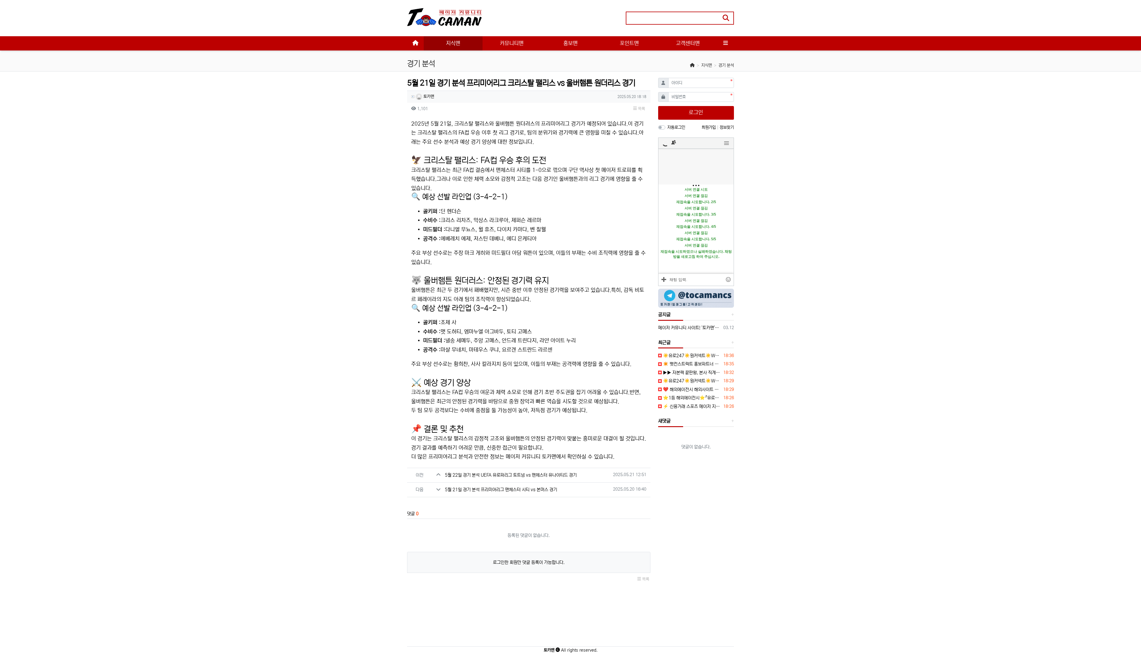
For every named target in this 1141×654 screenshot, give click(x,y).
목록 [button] (641, 108)
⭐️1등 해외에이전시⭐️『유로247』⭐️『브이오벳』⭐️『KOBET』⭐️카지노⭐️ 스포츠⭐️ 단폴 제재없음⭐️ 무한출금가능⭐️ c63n (691, 397)
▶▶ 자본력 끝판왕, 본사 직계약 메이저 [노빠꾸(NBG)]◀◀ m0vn (691, 372)
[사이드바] (725, 43)
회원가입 (709, 127)
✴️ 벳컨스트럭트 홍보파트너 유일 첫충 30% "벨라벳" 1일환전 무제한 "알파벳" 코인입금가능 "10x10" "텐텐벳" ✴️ (691, 364)
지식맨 (706, 65)
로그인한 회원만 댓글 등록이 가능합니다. (529, 562)
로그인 (696, 113)
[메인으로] (415, 43)
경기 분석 (726, 65)
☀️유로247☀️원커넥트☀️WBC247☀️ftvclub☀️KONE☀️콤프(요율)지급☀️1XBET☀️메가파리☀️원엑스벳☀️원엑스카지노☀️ (691, 355)
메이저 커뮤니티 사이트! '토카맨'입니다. (689, 327)
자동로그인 (676, 127)
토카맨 (428, 96)
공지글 (664, 314)
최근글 (664, 342)
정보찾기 (727, 127)
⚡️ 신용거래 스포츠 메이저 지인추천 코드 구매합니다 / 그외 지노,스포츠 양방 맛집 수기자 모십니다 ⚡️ (691, 406)
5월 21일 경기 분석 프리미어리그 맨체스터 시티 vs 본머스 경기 (501, 489)
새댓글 (664, 421)
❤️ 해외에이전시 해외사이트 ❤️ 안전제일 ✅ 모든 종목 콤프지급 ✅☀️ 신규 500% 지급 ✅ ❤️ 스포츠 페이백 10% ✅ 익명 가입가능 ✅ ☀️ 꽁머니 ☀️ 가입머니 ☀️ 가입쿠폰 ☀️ (691, 389)
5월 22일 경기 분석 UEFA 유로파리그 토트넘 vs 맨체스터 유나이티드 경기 (511, 475)
